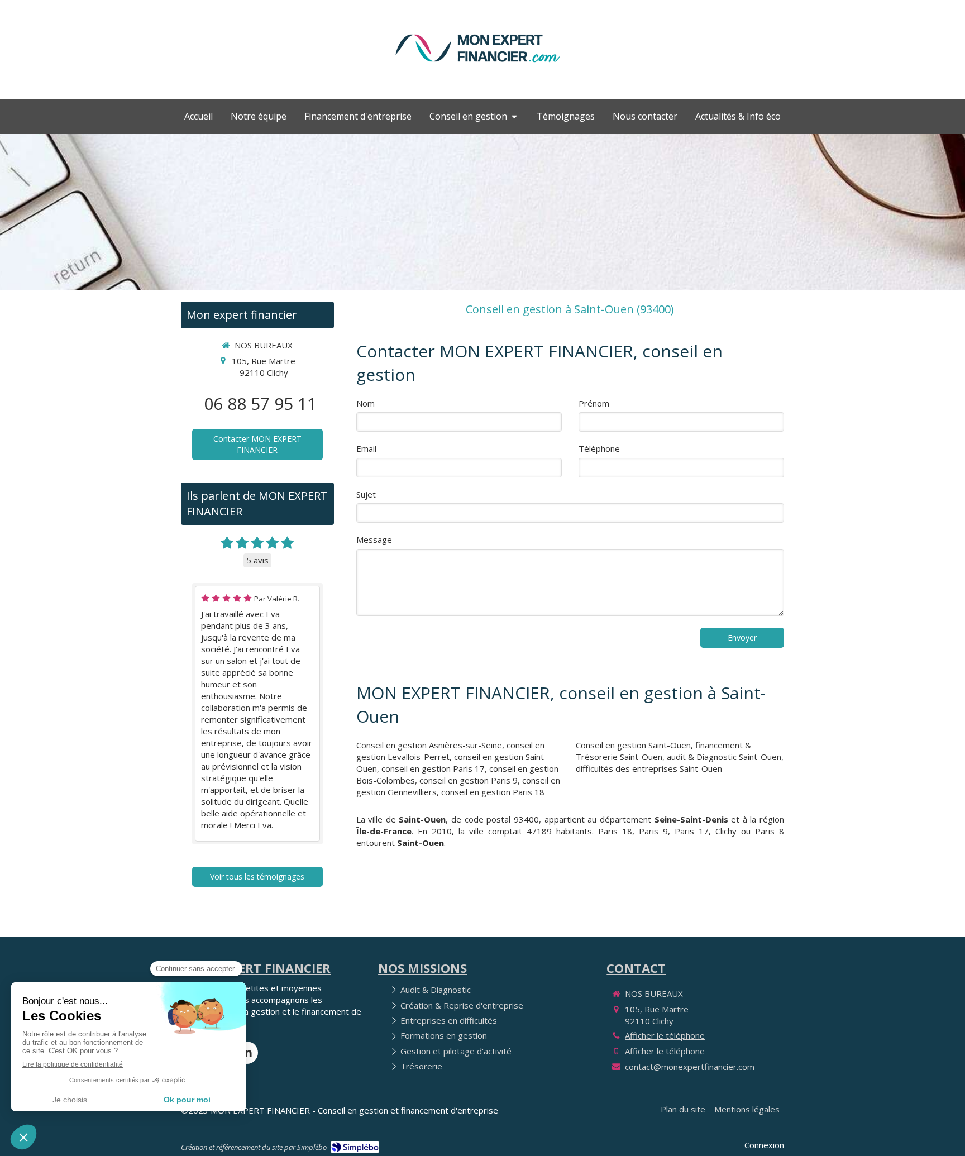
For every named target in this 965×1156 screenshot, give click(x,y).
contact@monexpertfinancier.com (689, 1066)
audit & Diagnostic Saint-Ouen (724, 756)
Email (366, 448)
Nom (365, 403)
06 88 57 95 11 (260, 403)
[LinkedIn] (247, 1053)
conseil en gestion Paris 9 (468, 780)
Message (374, 539)
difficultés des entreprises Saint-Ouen (649, 768)
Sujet (366, 494)
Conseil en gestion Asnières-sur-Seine (429, 745)
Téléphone (599, 448)
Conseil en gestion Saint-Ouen (633, 745)
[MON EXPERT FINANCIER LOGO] (477, 68)
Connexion (764, 1144)
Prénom (594, 403)
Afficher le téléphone (665, 1035)
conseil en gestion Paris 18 (492, 791)
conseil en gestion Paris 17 (433, 768)
